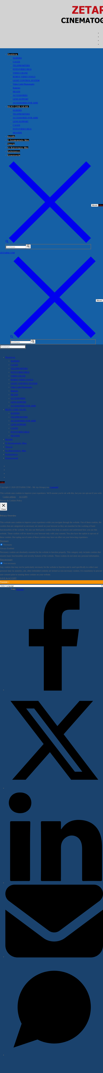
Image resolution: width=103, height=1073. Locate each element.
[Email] (54, 957)
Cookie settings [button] (9, 497)
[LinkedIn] (54, 883)
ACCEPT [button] (23, 497)
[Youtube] (101, 41)
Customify (54, 487)
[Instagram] (101, 44)
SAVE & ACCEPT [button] (8, 578)
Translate (20, 589)
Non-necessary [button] (6, 559)
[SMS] (54, 1055)
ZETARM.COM (7, 253)
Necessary (7, 545)
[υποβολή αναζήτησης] (28, 246)
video (100, 205)
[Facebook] (101, 33)
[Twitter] (101, 37)
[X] (54, 788)
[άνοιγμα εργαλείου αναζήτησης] (48, 242)
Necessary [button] (4, 541)
